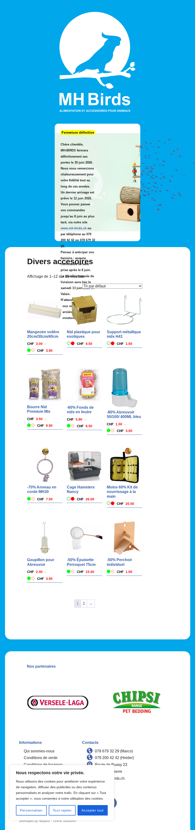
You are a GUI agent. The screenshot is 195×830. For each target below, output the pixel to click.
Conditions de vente (41, 758)
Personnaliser (31, 810)
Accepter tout (93, 810)
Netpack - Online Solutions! (58, 821)
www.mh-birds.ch (74, 228)
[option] (58, 702)
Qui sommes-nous (39, 751)
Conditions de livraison (43, 765)
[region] (62, 793)
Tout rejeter (62, 810)
